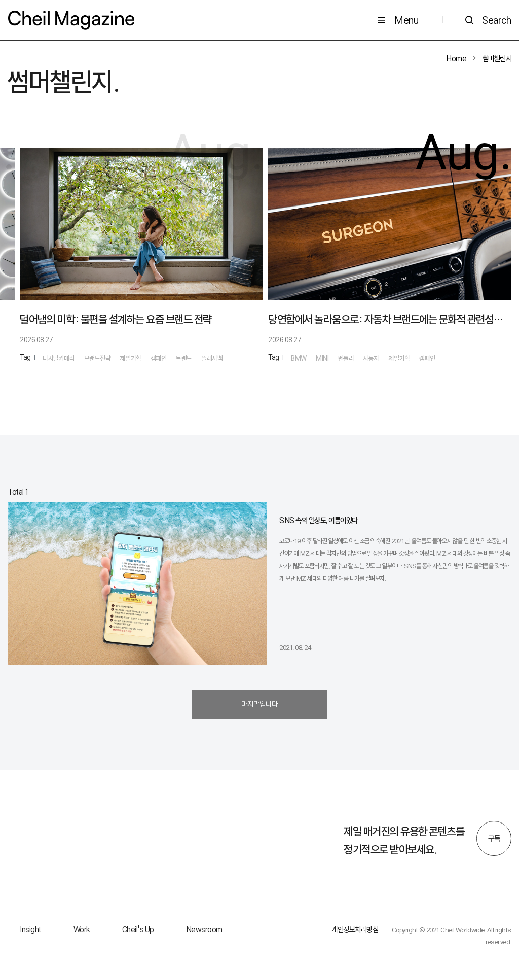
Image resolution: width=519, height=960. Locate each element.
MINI (322, 358)
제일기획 (399, 358)
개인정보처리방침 (354, 929)
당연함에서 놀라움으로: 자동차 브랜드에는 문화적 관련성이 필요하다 (389, 319)
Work (81, 929)
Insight (30, 929)
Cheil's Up (138, 929)
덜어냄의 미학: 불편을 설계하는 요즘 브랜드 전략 (116, 319)
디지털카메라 (59, 358)
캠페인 (427, 358)
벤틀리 (346, 358)
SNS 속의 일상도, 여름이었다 (318, 520)
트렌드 (184, 358)
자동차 (371, 358)
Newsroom (205, 929)
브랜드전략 (97, 358)
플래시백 (212, 358)
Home (456, 58)
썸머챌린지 (497, 58)
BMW (299, 358)
